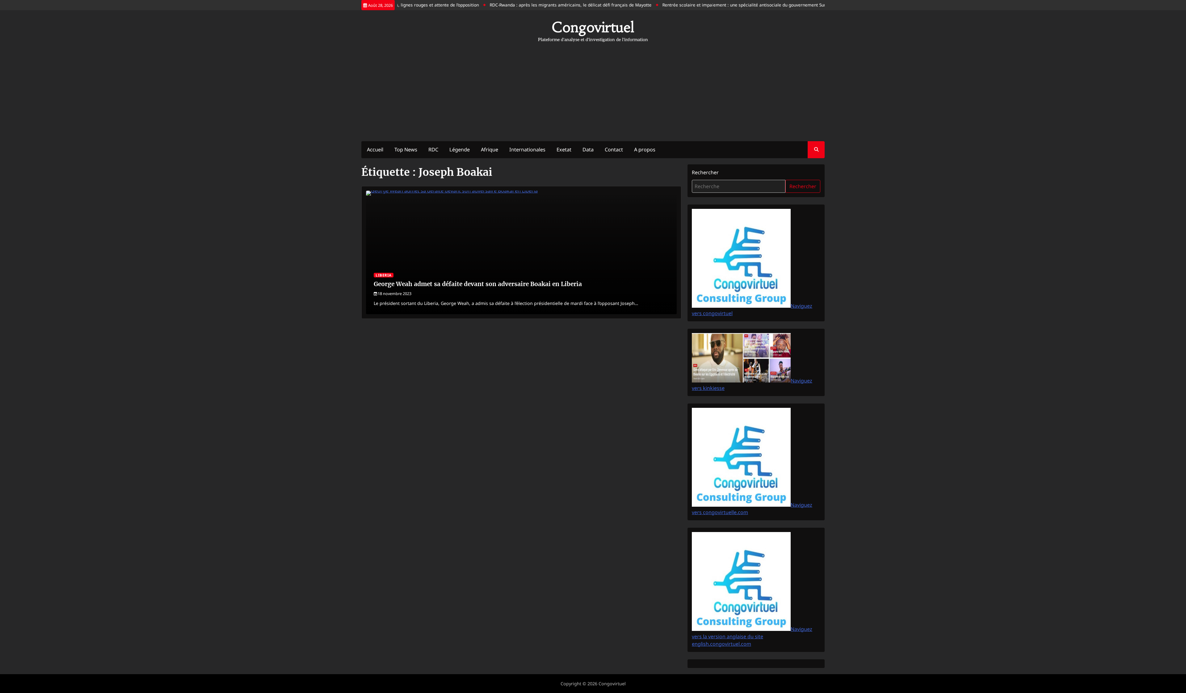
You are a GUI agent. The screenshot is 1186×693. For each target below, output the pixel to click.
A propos (644, 149)
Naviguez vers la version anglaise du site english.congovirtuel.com (752, 636)
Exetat (564, 149)
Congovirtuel (593, 27)
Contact (614, 149)
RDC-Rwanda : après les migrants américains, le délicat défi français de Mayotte (551, 5)
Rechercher (705, 172)
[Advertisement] (593, 88)
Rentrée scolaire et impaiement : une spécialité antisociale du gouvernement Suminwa (730, 5)
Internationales (527, 149)
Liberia (384, 275)
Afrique (489, 149)
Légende (459, 149)
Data (588, 149)
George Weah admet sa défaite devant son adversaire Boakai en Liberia (478, 284)
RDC (433, 149)
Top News (405, 149)
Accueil (375, 149)
